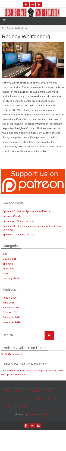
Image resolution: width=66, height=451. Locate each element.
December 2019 (12, 317)
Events (7, 406)
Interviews (8, 268)
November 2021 (12, 307)
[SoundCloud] (32, 4)
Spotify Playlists (14, 398)
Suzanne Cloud (11, 216)
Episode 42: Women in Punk (18, 221)
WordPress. (45, 414)
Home (6, 391)
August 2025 (10, 297)
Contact (22, 406)
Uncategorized (11, 278)
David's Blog (9, 258)
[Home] (2, 28)
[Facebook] (26, 4)
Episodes (8, 263)
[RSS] (39, 4)
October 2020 (10, 312)
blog (5, 253)
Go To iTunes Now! (11, 354)
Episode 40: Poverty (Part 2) (18, 234)
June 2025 (8, 302)
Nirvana (32, 414)
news (5, 273)
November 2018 (12, 322)
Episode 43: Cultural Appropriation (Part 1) (26, 211)
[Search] (49, 335)
